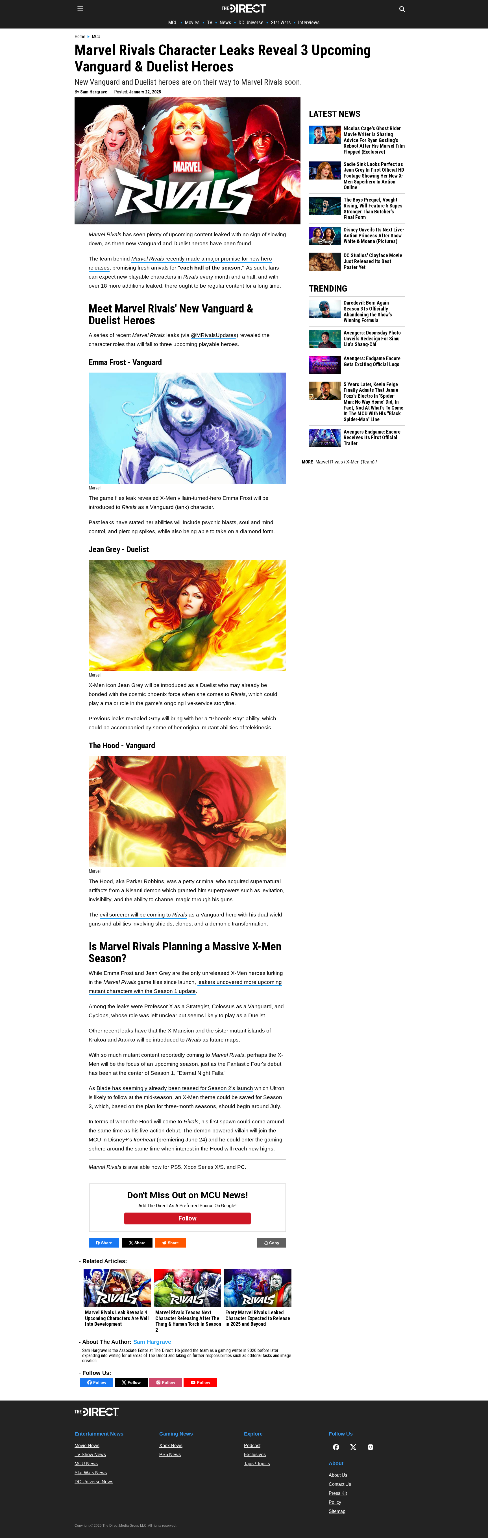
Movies (192, 22)
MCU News (86, 1463)
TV (209, 22)
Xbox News (170, 1445)
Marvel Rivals (329, 462)
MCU (173, 22)
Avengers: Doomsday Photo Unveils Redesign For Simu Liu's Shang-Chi (372, 338)
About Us (338, 1475)
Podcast (252, 1445)
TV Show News (90, 1454)
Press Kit (338, 1493)
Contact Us (340, 1484)
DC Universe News (94, 1481)
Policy (335, 1502)
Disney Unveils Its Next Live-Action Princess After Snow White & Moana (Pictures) (374, 235)
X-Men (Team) (360, 462)
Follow (99, 1382)
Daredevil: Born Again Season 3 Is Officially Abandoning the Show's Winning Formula (368, 311)
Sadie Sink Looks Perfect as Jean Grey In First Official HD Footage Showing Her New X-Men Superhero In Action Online (374, 176)
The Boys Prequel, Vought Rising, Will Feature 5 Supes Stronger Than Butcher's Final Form (373, 208)
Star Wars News (91, 1472)
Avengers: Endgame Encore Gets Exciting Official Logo (372, 361)
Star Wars (281, 22)
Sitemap (337, 1511)
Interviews (309, 22)
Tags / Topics (257, 1463)
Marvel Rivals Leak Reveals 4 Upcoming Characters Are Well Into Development (117, 1318)
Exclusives (255, 1454)
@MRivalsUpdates (213, 335)
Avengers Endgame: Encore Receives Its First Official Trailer (372, 437)
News (225, 22)
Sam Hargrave (93, 92)
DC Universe (251, 22)
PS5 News (170, 1454)
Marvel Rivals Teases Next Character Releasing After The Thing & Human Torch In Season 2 (188, 1321)
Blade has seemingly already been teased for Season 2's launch (175, 1088)
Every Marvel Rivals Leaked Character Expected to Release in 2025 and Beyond (257, 1318)
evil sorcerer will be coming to (143, 915)
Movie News (87, 1445)
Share (106, 1243)
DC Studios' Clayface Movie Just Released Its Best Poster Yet (373, 261)
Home (80, 36)
